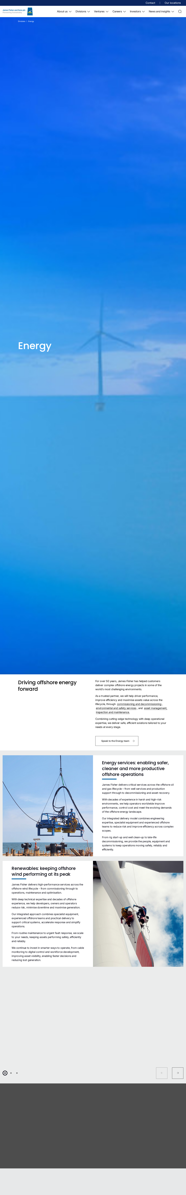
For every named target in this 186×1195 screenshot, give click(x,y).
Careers (117, 11)
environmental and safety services (116, 708)
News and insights (159, 11)
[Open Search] (179, 11)
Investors (135, 11)
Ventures (99, 11)
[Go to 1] (5, 1073)
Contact (150, 2)
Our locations (173, 2)
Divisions (81, 11)
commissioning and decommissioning (139, 704)
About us (62, 11)
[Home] (18, 11)
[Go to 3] (17, 1073)
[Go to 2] (11, 1073)
